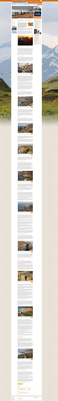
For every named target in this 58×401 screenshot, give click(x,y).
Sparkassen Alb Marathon (36, 41)
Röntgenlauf (35, 42)
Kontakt (34, 398)
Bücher (12, 20)
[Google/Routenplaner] (22, 384)
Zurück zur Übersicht (19, 394)
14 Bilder (32, 107)
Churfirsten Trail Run (37, 20)
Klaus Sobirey (20, 21)
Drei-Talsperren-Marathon (36, 37)
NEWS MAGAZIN (13, 24)
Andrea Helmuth (29, 388)
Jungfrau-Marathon (37, 23)
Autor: (30, 26)
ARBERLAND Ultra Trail (36, 38)
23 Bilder (32, 317)
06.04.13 (18, 388)
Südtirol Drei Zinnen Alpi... (38, 26)
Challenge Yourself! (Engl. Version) (23, 389)
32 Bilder (32, 359)
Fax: (17, 398)
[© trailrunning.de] (25, 45)
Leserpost (13, 22)
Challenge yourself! (21, 388)
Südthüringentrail (37, 27)
